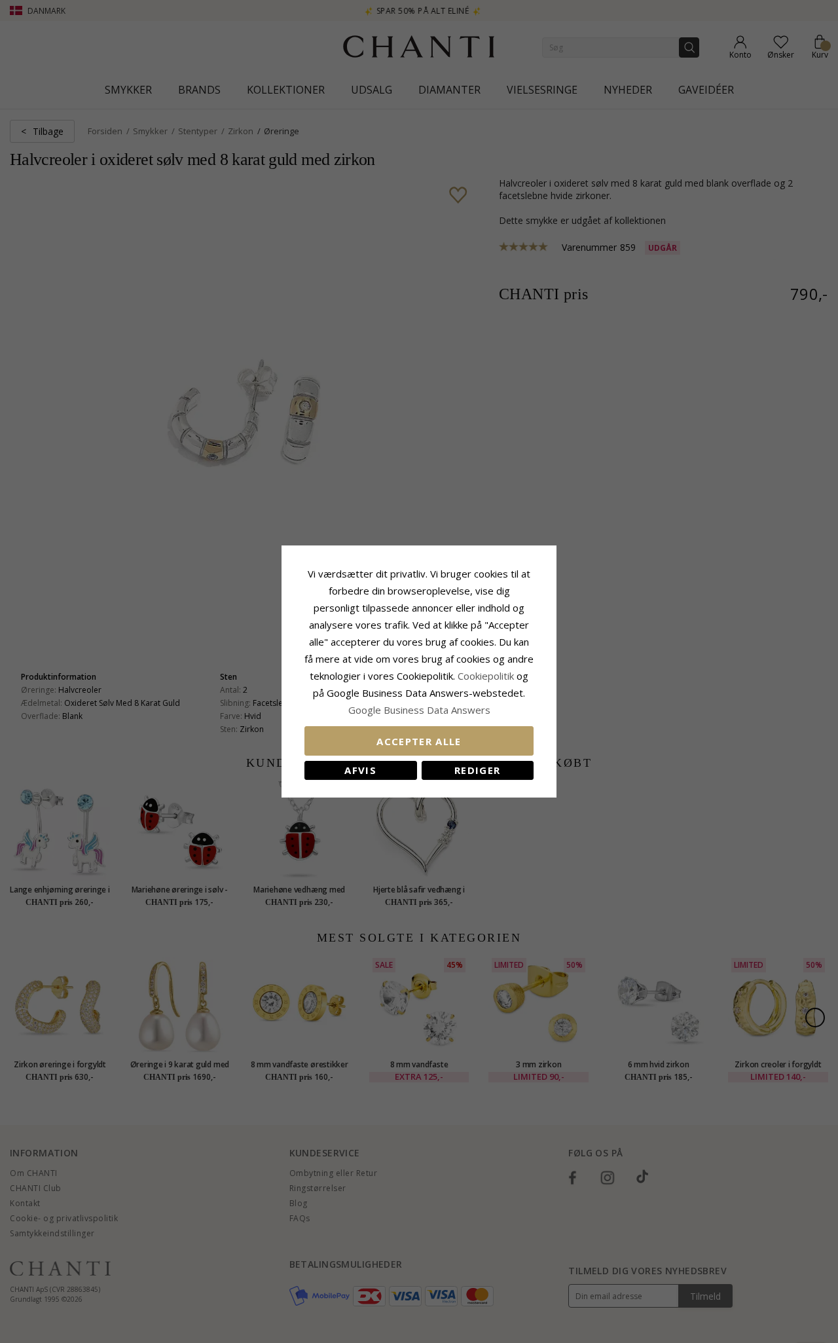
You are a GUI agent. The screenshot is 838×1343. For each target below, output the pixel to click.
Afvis (360, 770)
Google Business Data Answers (419, 709)
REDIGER (477, 770)
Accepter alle (419, 741)
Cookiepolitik (486, 675)
